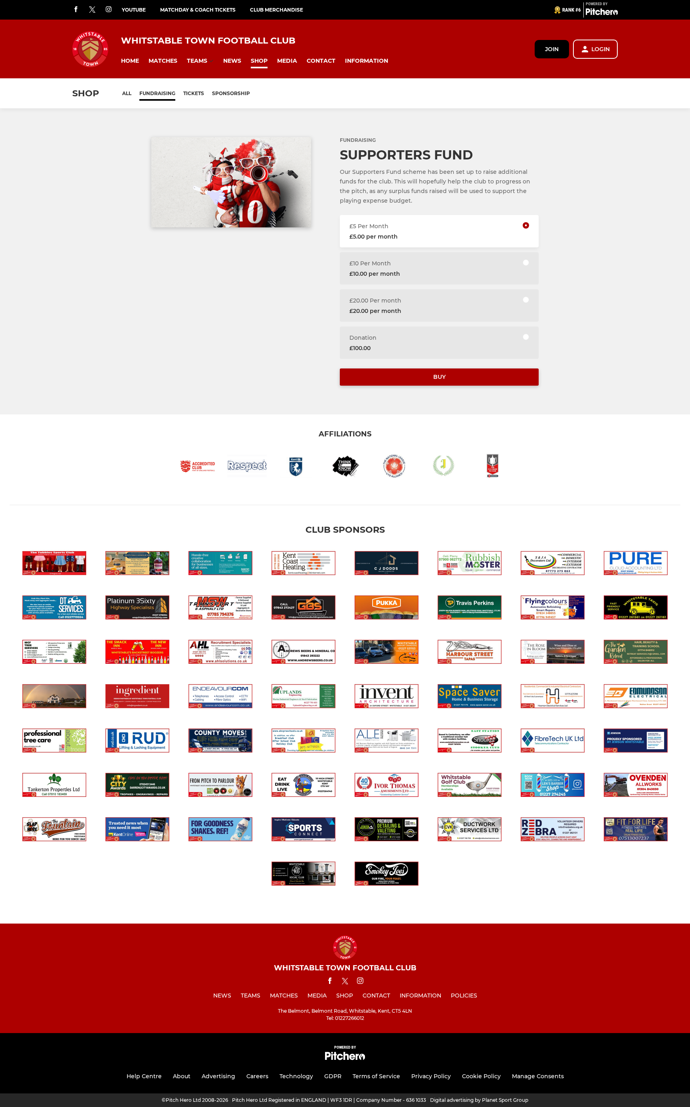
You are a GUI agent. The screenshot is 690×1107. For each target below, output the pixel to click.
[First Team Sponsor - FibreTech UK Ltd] (553, 742)
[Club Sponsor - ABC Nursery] (303, 742)
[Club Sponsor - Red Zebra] (553, 831)
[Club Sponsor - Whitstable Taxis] (636, 609)
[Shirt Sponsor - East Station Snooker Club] (470, 742)
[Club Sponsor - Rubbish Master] (470, 564)
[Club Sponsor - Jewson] (636, 742)
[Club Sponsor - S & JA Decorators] (553, 564)
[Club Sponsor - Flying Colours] (553, 609)
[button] (130, 61)
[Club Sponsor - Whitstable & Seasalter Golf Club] (470, 786)
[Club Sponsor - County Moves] (220, 742)
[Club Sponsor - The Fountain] (54, 831)
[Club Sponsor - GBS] (303, 609)
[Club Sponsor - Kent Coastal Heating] (303, 564)
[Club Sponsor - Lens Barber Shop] (553, 786)
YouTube (134, 10)
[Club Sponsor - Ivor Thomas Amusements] (386, 786)
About (181, 1076)
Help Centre (144, 1076)
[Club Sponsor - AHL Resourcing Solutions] (220, 653)
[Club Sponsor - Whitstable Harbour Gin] (137, 564)
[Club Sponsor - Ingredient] (137, 698)
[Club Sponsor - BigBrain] (386, 831)
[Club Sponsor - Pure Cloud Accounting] (636, 564)
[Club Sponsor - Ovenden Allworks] (636, 786)
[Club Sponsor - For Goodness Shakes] (220, 831)
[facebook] (75, 10)
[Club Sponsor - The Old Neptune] (54, 698)
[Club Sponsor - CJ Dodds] (386, 564)
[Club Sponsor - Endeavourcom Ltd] (220, 698)
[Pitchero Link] (602, 13)
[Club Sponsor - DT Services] (54, 609)
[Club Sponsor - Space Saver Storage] (470, 698)
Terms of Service (376, 1076)
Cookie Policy (481, 1076)
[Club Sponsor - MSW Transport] (220, 609)
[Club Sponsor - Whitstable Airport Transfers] (386, 653)
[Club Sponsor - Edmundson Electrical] (636, 698)
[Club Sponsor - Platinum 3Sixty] (137, 609)
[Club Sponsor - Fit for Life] (636, 831)
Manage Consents (538, 1076)
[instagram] (108, 10)
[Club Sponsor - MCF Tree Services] (54, 653)
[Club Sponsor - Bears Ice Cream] (220, 786)
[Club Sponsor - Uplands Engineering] (303, 698)
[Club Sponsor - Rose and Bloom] (553, 653)
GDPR (332, 1076)
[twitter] (92, 10)
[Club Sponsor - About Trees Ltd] (54, 742)
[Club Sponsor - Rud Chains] (137, 742)
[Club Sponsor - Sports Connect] (303, 831)
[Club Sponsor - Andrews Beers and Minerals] (303, 653)
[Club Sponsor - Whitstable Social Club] (303, 875)
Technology (296, 1076)
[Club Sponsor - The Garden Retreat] (636, 653)
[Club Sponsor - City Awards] (137, 786)
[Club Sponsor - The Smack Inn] (137, 653)
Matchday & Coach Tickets (198, 10)
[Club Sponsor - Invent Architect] (386, 698)
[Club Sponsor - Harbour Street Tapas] (470, 653)
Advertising (218, 1076)
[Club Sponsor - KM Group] (137, 831)
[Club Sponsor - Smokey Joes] (386, 875)
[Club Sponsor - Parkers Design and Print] (220, 564)
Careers (257, 1076)
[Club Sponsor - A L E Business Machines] (386, 742)
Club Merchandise (276, 10)
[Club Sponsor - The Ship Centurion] (303, 786)
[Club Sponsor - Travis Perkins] (470, 609)
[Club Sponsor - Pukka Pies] (386, 609)
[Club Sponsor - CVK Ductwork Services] (470, 831)
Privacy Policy (431, 1076)
